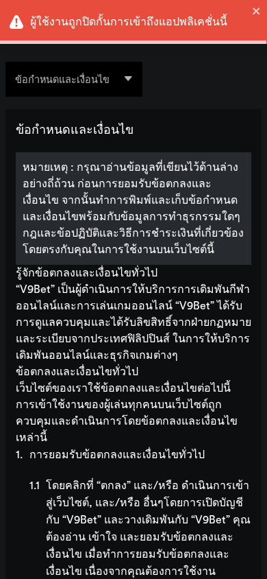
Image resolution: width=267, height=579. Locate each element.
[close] (257, 10)
